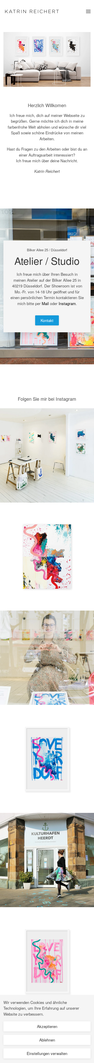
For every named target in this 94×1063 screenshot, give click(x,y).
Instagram (67, 303)
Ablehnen (47, 1040)
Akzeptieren (47, 1026)
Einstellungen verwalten (47, 1053)
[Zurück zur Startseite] (31, 11)
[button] (88, 11)
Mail (45, 303)
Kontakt (47, 320)
